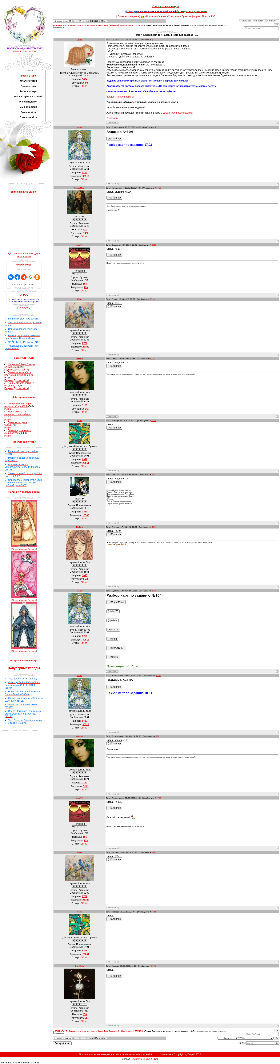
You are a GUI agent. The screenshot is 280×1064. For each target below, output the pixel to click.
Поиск (205, 16)
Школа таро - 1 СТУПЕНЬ (132, 25)
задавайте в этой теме (25, 51)
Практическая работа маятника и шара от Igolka (18, 373)
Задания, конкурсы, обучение (82, 25)
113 (88, 21)
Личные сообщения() (129, 16)
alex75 (79, 245)
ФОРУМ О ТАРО (60, 25)
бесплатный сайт (141, 1059)
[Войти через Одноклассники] (37, 277)
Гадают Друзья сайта (16, 369)
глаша (79, 127)
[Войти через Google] (30, 277)
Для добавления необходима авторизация (24, 255)
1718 (154, 527)
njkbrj (79, 420)
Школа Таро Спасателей (108, 25)
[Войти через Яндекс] (24, 277)
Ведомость (112, 118)
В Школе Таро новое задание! (177, 112)
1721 (158, 736)
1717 (154, 475)
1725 (153, 966)
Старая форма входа (23, 284)
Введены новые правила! (120, 96)
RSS (212, 16)
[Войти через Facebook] (17, 277)
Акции (8, 409)
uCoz (155, 1059)
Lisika (79, 39)
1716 (153, 420)
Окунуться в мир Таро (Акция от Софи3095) (17, 405)
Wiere (79, 299)
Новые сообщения (156, 16)
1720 (158, 675)
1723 (154, 852)
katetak (79, 359)
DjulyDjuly (79, 966)
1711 (158, 127)
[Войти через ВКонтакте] (11, 277)
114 (91, 21)
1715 (152, 359)
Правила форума (191, 16)
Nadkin (79, 527)
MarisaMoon (79, 188)
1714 (152, 299)
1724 (153, 912)
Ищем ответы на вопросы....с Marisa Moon (17, 413)
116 (98, 21)
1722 (158, 798)
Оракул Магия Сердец (24, 549)
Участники (174, 16)
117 (101, 21)
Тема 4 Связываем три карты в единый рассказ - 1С (168, 25)
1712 (158, 188)
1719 (154, 591)
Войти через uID (24, 269)
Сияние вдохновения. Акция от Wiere (17, 431)
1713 (154, 245)
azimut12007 (79, 475)
